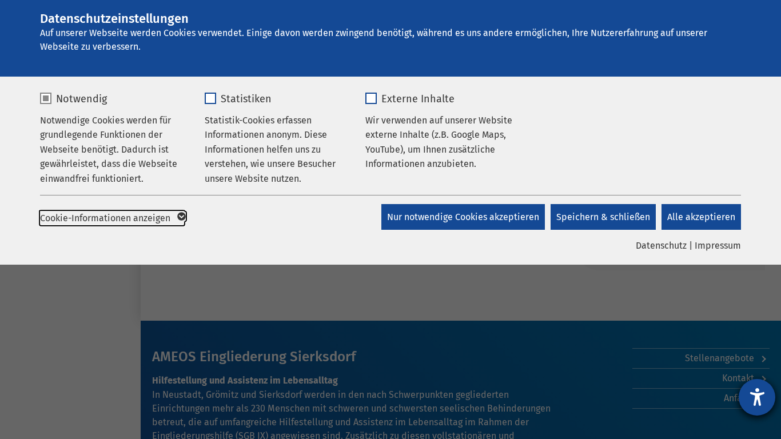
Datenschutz (661, 245)
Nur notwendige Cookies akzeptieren (463, 216)
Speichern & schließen (603, 216)
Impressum (718, 245)
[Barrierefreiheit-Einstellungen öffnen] (757, 397)
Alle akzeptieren (701, 216)
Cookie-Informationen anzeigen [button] (106, 218)
